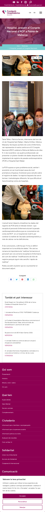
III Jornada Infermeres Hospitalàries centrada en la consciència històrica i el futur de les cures (22, 352)
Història (4, 378)
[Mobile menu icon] (41, 12)
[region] (22, 494)
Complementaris (7, 412)
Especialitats (6, 400)
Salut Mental (6, 404)
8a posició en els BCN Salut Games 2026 (19, 333)
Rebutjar (22, 507)
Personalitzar (22, 502)
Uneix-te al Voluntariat (9, 455)
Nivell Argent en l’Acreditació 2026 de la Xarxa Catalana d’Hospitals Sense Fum (20, 303)
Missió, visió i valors (9, 383)
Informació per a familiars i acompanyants (16, 425)
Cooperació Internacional (10, 463)
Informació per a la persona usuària (14, 429)
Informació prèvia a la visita (11, 434)
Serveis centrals (7, 408)
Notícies (6, 57)
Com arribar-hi (7, 442)
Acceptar (22, 496)
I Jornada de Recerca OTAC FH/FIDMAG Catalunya (22, 312)
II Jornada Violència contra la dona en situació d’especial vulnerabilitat (20, 342)
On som (4, 387)
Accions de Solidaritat (9, 459)
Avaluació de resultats (9, 438)
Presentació (6, 374)
